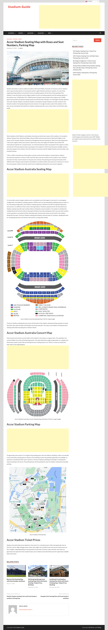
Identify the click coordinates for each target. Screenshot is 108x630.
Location (30, 33)
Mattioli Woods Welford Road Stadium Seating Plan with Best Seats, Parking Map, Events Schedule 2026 (86, 68)
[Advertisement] (69, 17)
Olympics (11, 33)
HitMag (99, 627)
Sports (20, 33)
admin (21, 48)
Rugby (20, 39)
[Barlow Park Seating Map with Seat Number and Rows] (16, 571)
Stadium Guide (19, 7)
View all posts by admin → (26, 609)
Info (49, 33)
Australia (9, 39)
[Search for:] (86, 40)
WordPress (92, 627)
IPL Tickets (96, 137)
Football (15, 39)
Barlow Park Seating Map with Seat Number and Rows (16, 580)
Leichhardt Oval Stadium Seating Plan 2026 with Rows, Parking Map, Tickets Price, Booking (59, 582)
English (89, 1)
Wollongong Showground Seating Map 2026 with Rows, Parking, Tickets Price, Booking (37, 582)
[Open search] (100, 33)
